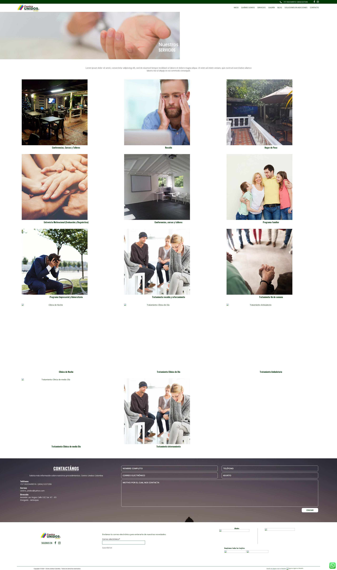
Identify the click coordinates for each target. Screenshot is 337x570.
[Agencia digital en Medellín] (295, 569)
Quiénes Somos (248, 7)
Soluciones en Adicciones (296, 7)
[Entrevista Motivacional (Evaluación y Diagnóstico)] (66, 187)
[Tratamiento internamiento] (168, 411)
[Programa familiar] (271, 187)
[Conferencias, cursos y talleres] (168, 187)
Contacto (314, 7)
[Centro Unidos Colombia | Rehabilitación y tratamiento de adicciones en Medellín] (28, 8)
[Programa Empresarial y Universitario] (66, 262)
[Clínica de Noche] (66, 336)
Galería (271, 7)
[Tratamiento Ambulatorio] (271, 336)
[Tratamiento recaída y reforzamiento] (168, 262)
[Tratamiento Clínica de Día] (168, 336)
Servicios (261, 7)
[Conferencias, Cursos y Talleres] (66, 112)
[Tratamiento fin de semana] (271, 262)
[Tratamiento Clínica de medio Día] (66, 411)
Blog (279, 7)
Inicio (236, 7)
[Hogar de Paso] (271, 112)
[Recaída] (168, 112)
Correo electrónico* (111, 539)
